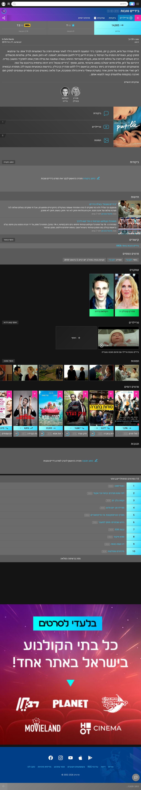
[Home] (131, 3)
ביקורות (112, 18)
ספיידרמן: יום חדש (115, 507)
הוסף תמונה (8, 361)
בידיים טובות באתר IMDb (127, 245)
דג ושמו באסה (117, 544)
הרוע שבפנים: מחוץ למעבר (111, 522)
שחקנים (100, 18)
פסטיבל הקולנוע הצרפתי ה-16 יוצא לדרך (96, 221)
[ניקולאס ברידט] (65, 87)
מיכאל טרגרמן (106, 213)
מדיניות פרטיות (44, 766)
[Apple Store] (80, 758)
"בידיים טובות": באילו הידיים (102, 204)
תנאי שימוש (59, 766)
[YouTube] (70, 758)
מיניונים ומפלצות (116, 551)
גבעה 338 (119, 529)
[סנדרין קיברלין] (75, 87)
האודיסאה (119, 486)
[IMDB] (26, 25)
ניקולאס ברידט (101, 311)
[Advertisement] (70, 152)
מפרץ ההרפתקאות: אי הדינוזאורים (107, 515)
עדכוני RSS (93, 766)
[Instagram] (61, 758)
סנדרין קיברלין (128, 311)
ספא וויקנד (119, 536)
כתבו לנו (31, 766)
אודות (110, 766)
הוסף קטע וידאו (10, 322)
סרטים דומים (84, 18)
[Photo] (127, 373)
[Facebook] (51, 758)
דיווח (103, 766)
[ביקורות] (56, 108)
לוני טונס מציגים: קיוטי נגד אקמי (108, 493)
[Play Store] (90, 758)
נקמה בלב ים (118, 500)
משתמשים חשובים (76, 766)
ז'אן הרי (112, 259)
